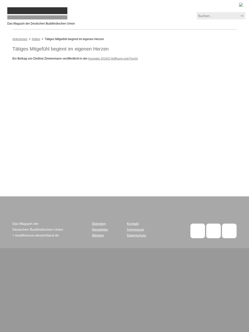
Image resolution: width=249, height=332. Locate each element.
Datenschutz (136, 235)
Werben (98, 235)
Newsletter (100, 229)
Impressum (135, 229)
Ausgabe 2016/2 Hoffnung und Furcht (113, 58)
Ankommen (19, 39)
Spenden (99, 224)
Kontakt (133, 224)
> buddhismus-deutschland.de (35, 235)
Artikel (36, 39)
